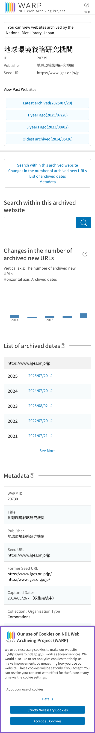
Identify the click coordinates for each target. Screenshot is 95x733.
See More (47, 450)
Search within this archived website (47, 165)
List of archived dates (47, 176)
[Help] (85, 254)
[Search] (83, 222)
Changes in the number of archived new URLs (47, 170)
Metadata (47, 181)
